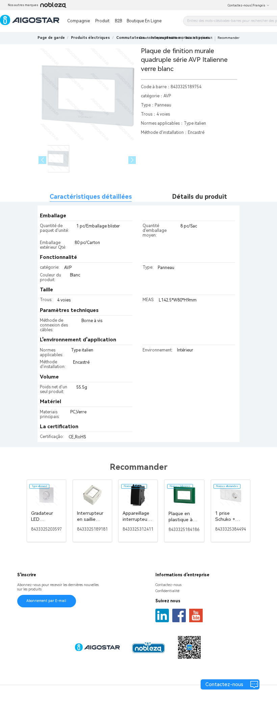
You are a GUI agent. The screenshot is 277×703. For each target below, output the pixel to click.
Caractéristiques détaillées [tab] (91, 196)
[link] (90, 37)
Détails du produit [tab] (199, 196)
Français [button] (259, 5)
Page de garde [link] (51, 37)
